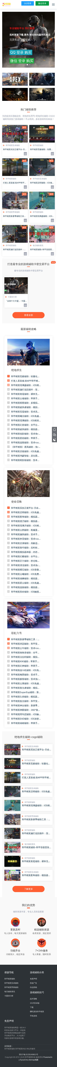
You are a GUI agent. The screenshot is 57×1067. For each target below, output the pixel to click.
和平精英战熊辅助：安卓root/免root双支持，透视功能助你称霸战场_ (25, 442)
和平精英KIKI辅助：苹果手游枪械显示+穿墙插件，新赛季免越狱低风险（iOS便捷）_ (25, 661)
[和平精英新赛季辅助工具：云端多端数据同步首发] (12, 819)
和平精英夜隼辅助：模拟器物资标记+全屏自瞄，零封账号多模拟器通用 (36, 875)
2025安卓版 (34, 1003)
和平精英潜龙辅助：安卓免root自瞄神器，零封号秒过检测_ (26, 565)
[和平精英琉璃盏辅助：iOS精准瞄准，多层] (42, 200)
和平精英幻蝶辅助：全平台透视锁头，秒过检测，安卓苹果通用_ (25, 556)
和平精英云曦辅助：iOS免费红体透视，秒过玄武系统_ (25, 574)
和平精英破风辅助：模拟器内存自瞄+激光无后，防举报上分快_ (25, 429)
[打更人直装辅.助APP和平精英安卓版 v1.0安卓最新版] (12, 777)
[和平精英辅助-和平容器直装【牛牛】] (42, 234)
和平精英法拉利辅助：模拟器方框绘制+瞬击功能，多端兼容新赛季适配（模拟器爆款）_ (26, 657)
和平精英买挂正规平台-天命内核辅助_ (26, 508)
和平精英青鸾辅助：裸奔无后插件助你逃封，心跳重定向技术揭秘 (36, 861)
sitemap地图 (33, 1060)
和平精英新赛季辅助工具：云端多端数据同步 (14, 216)
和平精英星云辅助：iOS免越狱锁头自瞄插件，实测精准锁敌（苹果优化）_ (25, 582)
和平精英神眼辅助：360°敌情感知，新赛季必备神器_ (25, 709)
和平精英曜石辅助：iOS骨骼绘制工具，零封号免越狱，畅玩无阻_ (25, 569)
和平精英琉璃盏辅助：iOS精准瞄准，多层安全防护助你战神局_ (25, 385)
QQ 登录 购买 (21, 52)
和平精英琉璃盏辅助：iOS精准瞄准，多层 (41, 216)
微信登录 (42, 3)
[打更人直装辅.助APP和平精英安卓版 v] (15, 167)
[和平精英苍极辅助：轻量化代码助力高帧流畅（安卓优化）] (12, 763)
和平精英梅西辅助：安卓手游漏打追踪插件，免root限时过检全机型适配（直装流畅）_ (25, 674)
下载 (31, 1007)
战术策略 (33, 999)
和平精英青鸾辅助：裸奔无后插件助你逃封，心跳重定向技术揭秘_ (25, 394)
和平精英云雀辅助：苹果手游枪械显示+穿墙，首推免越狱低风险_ (25, 398)
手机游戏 (33, 1016)
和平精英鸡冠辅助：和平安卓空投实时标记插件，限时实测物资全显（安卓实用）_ (25, 643)
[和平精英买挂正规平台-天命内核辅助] (15, 134)
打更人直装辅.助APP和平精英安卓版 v (14, 183)
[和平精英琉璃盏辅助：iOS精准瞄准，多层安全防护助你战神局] (12, 805)
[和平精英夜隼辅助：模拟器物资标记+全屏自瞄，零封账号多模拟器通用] (12, 875)
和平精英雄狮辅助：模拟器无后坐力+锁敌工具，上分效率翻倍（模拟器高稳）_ (25, 578)
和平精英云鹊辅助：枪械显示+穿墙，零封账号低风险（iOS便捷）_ (25, 530)
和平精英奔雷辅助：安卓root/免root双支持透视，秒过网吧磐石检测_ (25, 538)
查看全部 (28, 315)
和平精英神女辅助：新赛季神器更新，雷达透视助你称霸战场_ (25, 705)
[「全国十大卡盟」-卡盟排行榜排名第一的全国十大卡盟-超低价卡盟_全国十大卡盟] (16, 285)
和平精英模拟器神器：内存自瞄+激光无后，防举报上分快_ (25, 552)
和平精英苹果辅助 (13, 212)
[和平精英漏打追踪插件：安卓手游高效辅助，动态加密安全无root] (12, 833)
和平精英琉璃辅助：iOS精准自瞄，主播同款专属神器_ (25, 420)
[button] (27, 64)
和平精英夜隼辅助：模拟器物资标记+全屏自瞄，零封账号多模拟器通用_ (25, 516)
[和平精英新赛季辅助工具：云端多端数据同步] (15, 200)
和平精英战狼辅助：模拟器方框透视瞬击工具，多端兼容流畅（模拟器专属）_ (25, 587)
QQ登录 (27, 3)
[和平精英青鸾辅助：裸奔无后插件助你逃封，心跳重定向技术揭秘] (12, 861)
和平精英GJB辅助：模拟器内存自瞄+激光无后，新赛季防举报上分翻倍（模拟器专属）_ (26, 696)
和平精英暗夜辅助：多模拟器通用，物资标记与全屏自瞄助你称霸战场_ (25, 402)
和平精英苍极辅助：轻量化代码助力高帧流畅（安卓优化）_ (26, 376)
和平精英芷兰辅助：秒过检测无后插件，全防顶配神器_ (25, 560)
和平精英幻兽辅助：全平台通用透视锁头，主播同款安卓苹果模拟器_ (25, 424)
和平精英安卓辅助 (13, 145)
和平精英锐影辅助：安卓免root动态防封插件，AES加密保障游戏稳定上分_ (26, 433)
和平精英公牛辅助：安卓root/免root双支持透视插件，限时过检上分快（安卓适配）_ (25, 648)
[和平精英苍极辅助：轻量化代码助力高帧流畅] (42, 134)
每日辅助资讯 (38, 245)
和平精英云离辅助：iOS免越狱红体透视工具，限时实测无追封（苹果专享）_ (25, 683)
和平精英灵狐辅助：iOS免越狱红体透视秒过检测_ (25, 451)
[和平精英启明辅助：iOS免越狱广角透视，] (42, 167)
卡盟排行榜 (12, 297)
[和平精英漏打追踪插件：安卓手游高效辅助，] (15, 234)
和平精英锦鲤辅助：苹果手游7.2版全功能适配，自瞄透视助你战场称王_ (25, 723)
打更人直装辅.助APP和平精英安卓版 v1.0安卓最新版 (36, 777)
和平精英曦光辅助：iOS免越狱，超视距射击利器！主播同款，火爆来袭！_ (25, 416)
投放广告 (33, 983)
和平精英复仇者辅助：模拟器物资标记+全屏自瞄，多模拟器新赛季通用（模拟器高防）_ (26, 687)
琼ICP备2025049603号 (28, 1054)
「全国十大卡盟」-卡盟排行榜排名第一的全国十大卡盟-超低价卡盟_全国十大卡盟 (15, 301)
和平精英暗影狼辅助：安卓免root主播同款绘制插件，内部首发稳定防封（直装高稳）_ (26, 460)
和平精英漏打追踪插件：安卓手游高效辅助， (14, 249)
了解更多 (28, 889)
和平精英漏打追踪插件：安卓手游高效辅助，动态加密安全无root (36, 833)
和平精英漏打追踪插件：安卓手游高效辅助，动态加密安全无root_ (25, 389)
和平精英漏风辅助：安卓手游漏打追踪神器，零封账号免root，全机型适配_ (26, 534)
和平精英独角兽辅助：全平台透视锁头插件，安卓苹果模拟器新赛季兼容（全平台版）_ (25, 652)
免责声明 (33, 979)
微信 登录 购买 (21, 61)
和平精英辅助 (38, 145)
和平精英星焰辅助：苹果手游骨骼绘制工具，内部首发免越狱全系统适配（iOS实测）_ (25, 438)
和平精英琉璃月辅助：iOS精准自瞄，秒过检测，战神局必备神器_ (25, 525)
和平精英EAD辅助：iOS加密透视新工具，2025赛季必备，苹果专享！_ (25, 718)
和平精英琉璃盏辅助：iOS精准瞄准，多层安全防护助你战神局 (36, 805)
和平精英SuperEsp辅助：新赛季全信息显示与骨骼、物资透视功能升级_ (26, 692)
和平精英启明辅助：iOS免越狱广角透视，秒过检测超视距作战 (36, 791)
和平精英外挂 (20, 1049)
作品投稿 (33, 987)
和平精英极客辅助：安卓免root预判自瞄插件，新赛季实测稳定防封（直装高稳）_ (26, 679)
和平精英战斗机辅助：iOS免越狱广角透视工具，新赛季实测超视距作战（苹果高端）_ (25, 670)
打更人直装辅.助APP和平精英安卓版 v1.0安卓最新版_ (25, 380)
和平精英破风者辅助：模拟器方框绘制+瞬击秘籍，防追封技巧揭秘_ (25, 407)
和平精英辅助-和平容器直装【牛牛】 (42, 249)
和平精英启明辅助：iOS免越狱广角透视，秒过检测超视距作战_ (25, 512)
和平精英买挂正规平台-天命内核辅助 (15, 149)
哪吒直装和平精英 (37, 1011)
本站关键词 (30, 1049)
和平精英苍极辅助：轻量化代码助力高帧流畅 (41, 149)
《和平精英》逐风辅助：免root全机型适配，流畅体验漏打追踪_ (26, 447)
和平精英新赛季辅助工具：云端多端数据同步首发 (36, 819)
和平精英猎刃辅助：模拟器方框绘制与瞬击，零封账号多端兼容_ (25, 521)
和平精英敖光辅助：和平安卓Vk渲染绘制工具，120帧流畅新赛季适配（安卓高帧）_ (25, 701)
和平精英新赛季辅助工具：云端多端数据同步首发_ (25, 639)
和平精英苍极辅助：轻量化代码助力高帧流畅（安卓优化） (36, 763)
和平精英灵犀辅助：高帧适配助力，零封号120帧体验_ (25, 543)
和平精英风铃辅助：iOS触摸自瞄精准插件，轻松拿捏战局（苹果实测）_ (25, 591)
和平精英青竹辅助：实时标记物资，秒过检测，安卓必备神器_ (25, 547)
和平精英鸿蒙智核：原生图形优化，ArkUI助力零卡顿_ (25, 455)
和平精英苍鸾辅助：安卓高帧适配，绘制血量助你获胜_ (25, 411)
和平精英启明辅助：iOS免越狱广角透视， (41, 183)
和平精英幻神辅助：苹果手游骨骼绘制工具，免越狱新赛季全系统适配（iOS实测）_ (25, 665)
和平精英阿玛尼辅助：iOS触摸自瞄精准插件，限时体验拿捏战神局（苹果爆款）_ (25, 714)
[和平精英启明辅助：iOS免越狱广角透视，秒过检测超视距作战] (12, 791)
